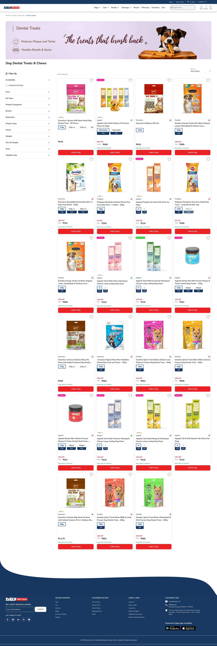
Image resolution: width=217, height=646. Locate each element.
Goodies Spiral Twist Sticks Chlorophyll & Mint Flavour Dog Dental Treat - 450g (153, 518)
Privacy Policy (96, 605)
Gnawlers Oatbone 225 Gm (147, 123)
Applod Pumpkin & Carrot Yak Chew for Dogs (152, 203)
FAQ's (94, 614)
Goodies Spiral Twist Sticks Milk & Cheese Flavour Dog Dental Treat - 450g (192, 361)
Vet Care (57, 608)
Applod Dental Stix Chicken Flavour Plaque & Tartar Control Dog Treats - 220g (73, 440)
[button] (97, 7)
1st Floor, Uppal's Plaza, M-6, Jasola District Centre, (184, 610)
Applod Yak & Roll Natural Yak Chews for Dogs (192, 439)
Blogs (171, 2)
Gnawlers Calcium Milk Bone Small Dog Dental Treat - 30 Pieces (75, 121)
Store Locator (180, 2)
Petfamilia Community (135, 614)
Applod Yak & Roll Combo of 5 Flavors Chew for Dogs (113, 124)
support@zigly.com (174, 601)
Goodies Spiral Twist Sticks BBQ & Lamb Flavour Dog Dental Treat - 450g (114, 518)
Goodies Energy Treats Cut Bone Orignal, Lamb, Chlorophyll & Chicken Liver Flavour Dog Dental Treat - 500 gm (75, 282)
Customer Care (172, 598)
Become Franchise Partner (136, 617)
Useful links (134, 598)
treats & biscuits (18, 16)
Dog (56, 602)
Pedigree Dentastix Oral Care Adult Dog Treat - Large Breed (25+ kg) (192, 203)
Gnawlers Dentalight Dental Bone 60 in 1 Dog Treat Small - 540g (75, 203)
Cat (56, 605)
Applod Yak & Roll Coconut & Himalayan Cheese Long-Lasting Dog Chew (153, 282)
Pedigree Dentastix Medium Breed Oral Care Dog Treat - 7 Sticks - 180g (113, 203)
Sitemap (57, 617)
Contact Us (202, 2)
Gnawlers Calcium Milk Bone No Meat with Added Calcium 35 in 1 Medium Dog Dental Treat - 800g (75, 518)
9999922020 (181, 606)
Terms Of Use (96, 602)
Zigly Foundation (134, 611)
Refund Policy (96, 608)
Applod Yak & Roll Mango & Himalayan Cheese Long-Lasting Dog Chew (152, 440)
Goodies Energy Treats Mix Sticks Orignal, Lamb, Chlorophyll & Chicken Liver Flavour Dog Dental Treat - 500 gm (192, 124)
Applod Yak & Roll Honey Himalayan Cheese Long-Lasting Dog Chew (112, 282)
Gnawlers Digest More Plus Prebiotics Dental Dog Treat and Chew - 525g (113, 361)
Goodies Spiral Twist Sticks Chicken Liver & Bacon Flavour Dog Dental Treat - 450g (153, 361)
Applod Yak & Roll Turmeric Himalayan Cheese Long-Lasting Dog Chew (113, 440)
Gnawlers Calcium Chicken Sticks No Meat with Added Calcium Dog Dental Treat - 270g (74, 361)
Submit (41, 609)
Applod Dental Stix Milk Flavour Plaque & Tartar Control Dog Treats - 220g (192, 282)
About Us (131, 602)
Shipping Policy (97, 611)
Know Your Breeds (61, 614)
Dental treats (31, 16)
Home (8, 16)
